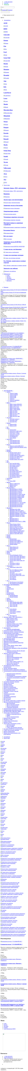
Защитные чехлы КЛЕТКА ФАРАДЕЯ (10, 860)
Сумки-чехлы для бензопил (13, 249)
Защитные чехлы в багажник (13, 205)
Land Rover (7, 92)
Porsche (6, 133)
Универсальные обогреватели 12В (9, 884)
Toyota (6, 162)
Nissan (6, 121)
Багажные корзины (5, 842)
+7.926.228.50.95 (8, 1056)
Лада (5, 174)
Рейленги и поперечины (7, 846)
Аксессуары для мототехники (13, 199)
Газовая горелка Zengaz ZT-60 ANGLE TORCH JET (14, 307)
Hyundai (6, 75)
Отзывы (6, 1027)
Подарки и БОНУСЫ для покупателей (10, 908)
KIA (5, 87)
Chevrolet (7, 34)
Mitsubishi (7, 116)
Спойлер (3, 911)
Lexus (5, 98)
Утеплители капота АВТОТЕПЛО (9, 887)
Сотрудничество (11, 279)
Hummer (6, 69)
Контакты (9, 280)
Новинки (6, 287)
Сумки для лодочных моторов (13, 255)
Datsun (6, 40)
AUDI (5, 23)
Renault (6, 139)
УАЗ (5, 179)
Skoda (6, 145)
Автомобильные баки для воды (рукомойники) (13, 935)
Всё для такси (8, 236)
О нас (8, 275)
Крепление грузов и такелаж (8, 891)
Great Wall (7, 58)
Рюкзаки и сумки (5, 866)
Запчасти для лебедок (11, 268)
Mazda (6, 104)
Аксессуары (7, 738)
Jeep (5, 81)
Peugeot (6, 127)
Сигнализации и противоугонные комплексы (12, 915)
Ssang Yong (7, 150)
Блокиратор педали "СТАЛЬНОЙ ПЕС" (11, 347)
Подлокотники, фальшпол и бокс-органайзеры (12, 928)
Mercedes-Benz (8, 110)
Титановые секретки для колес (14, 217)
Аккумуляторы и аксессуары (8, 918)
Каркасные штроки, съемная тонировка (11, 877)
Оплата (8, 276)
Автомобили (7, 736)
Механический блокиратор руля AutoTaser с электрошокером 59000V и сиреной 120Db (12, 336)
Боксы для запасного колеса (8, 853)
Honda (6, 63)
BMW (5, 29)
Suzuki (6, 156)
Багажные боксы (9, 230)
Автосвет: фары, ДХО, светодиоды (15, 188)
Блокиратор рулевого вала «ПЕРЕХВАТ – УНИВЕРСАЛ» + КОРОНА (11, 362)
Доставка (9, 278)
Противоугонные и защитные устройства (11, 849)
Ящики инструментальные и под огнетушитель (13, 932)
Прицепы (7, 194)
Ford (5, 52)
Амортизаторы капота (11, 211)
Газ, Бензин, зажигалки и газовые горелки (11, 894)
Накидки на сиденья (6, 925)
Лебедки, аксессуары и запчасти (9, 897)
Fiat (5, 46)
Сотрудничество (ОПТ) (10, 1028)
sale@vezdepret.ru (8, 1057)
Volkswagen (7, 168)
